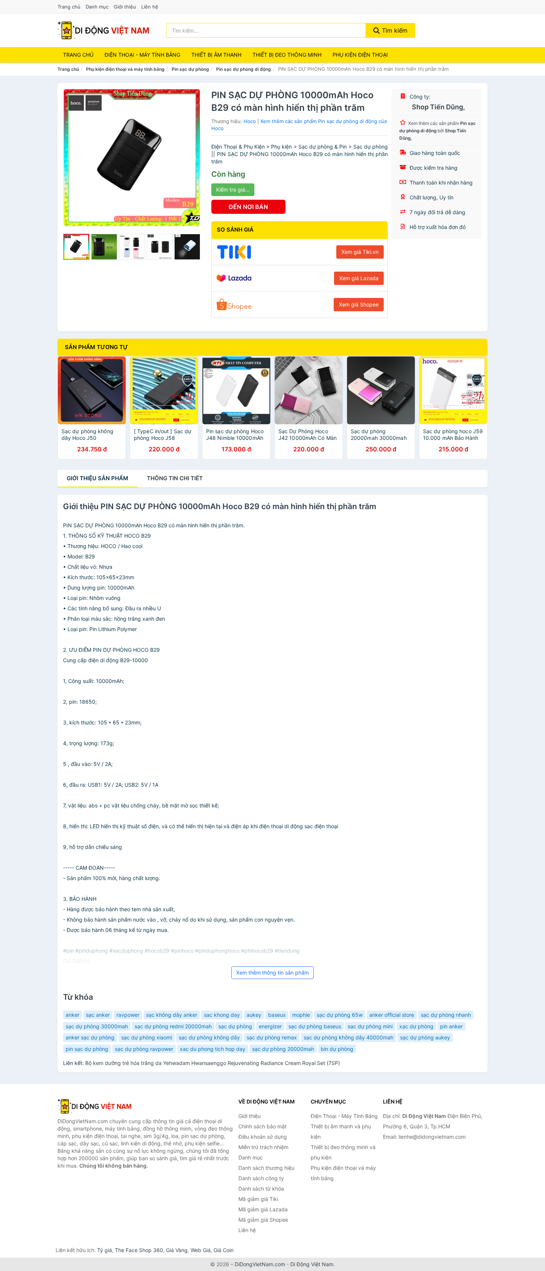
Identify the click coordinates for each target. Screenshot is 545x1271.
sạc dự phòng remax (272, 1037)
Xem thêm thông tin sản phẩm (272, 972)
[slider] (76, 247)
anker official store (391, 1015)
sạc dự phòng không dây (209, 1037)
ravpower (127, 1015)
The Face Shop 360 (139, 1250)
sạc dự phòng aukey (425, 1037)
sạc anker (98, 1015)
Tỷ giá (104, 1250)
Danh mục (97, 7)
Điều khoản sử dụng (262, 1137)
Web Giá (201, 1250)
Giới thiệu (125, 7)
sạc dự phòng (235, 1026)
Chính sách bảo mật (262, 1126)
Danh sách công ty (261, 1178)
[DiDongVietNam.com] (103, 30)
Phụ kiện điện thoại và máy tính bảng (125, 69)
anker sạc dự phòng (90, 1037)
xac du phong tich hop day (212, 1049)
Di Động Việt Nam (311, 1264)
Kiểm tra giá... (233, 189)
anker (72, 1015)
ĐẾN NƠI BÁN (248, 206)
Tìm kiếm (393, 30)
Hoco (250, 121)
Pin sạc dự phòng (190, 69)
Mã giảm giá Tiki (258, 1199)
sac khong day (222, 1015)
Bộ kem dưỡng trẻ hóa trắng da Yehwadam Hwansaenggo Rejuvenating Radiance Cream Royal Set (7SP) (212, 1063)
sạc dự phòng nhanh (446, 1015)
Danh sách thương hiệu (266, 1168)
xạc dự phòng (416, 1026)
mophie (301, 1015)
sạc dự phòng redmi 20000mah (173, 1026)
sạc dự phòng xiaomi (146, 1037)
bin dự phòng (337, 1049)
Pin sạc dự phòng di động (243, 69)
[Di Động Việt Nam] (94, 1106)
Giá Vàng (177, 1250)
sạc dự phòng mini (370, 1026)
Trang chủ (68, 7)
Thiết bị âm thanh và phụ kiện (341, 1131)
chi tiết (175, 478)
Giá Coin (224, 1250)
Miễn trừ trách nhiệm (263, 1147)
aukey (254, 1015)
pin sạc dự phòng (87, 1049)
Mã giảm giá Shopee (263, 1220)
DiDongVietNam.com (260, 1264)
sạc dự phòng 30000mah (97, 1026)
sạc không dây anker (171, 1015)
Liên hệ (149, 7)
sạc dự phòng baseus (314, 1026)
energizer (270, 1026)
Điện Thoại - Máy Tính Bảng (142, 55)
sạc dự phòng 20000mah (283, 1049)
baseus (276, 1015)
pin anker (451, 1026)
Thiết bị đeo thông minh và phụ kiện (343, 1152)
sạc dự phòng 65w (340, 1015)
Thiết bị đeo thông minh (286, 55)
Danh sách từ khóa (261, 1188)
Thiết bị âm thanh (216, 55)
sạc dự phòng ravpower (144, 1049)
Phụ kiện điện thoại (360, 55)
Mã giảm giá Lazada (263, 1209)
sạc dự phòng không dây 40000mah (348, 1037)
